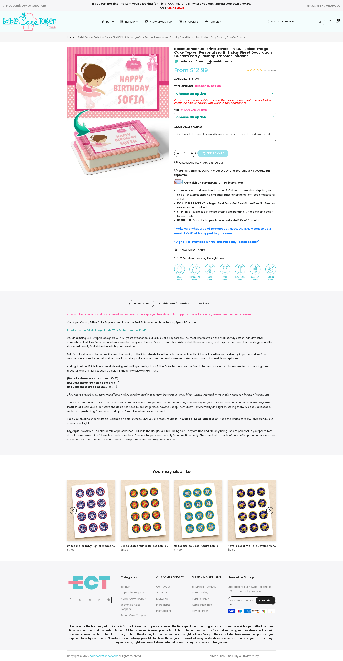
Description (142, 303)
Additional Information (174, 303)
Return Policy (200, 592)
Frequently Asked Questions (26, 6)
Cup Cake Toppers (132, 592)
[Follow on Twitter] (80, 600)
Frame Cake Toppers (134, 598)
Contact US (163, 586)
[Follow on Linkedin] (99, 600)
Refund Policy (200, 598)
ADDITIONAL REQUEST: (188, 127)
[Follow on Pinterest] (109, 600)
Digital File (162, 598)
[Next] (269, 510)
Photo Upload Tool (161, 21)
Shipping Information (205, 586)
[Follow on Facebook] (70, 600)
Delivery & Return (235, 182)
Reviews (203, 303)
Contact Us (323, 6)
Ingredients (132, 21)
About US (162, 592)
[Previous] (73, 510)
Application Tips (202, 604)
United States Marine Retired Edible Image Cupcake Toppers (160, 546)
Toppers (214, 21)
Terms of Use (216, 656)
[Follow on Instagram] (89, 600)
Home (110, 21)
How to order (200, 611)
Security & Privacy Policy (243, 656)
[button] (255, 70)
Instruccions (190, 21)
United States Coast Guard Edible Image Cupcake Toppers (212, 546)
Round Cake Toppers (133, 615)
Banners (126, 586)
